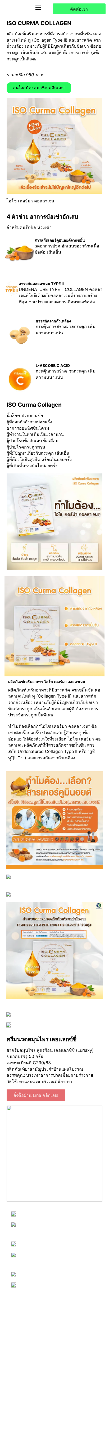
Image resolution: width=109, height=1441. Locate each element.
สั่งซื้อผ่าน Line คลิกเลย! (35, 1095)
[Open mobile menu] (38, 8)
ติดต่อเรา (79, 9)
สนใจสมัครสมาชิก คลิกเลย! (39, 87)
